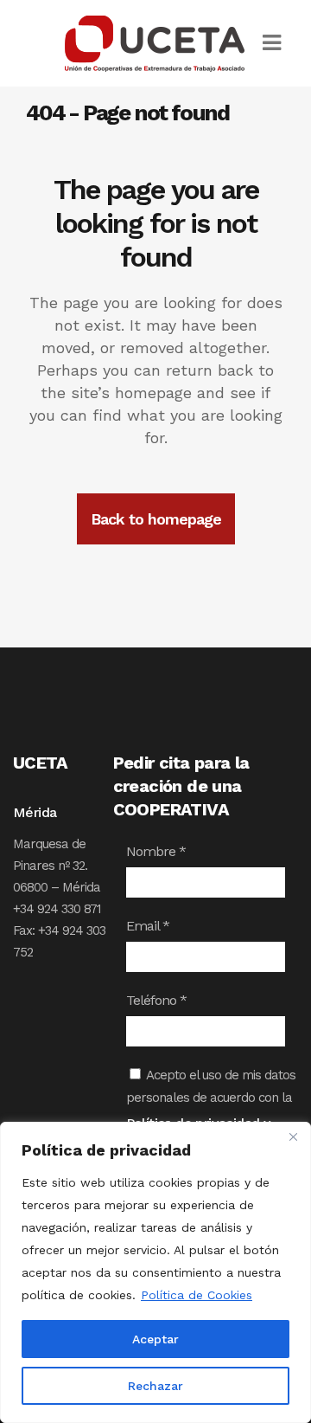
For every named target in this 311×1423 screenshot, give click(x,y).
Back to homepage (156, 519)
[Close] (292, 1136)
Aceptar (155, 1339)
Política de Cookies (196, 1295)
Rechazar (155, 1386)
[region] (155, 1272)
